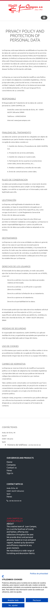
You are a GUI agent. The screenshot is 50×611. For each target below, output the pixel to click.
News (9, 470)
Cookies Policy (15, 521)
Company (11, 464)
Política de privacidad (39, 573)
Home (9, 461)
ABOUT (10, 524)
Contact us (12, 467)
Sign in (10, 473)
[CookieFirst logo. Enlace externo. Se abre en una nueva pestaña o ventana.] (3, 576)
